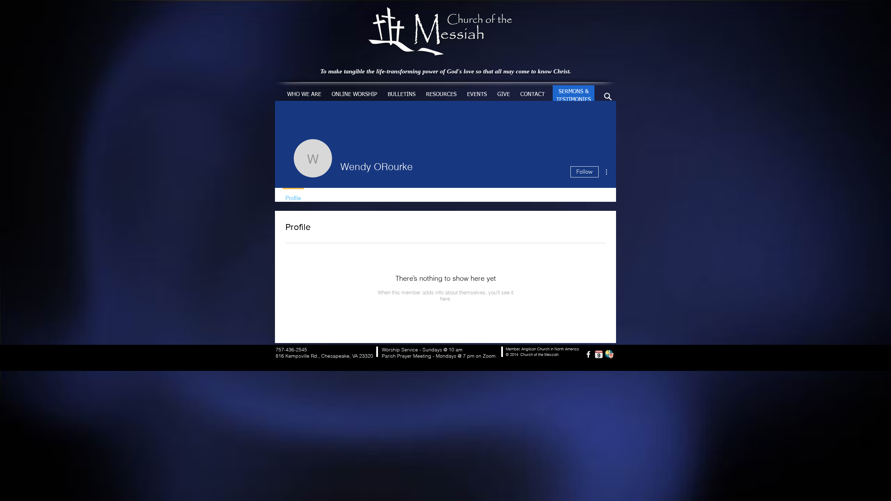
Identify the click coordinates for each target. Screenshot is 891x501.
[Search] (608, 96)
